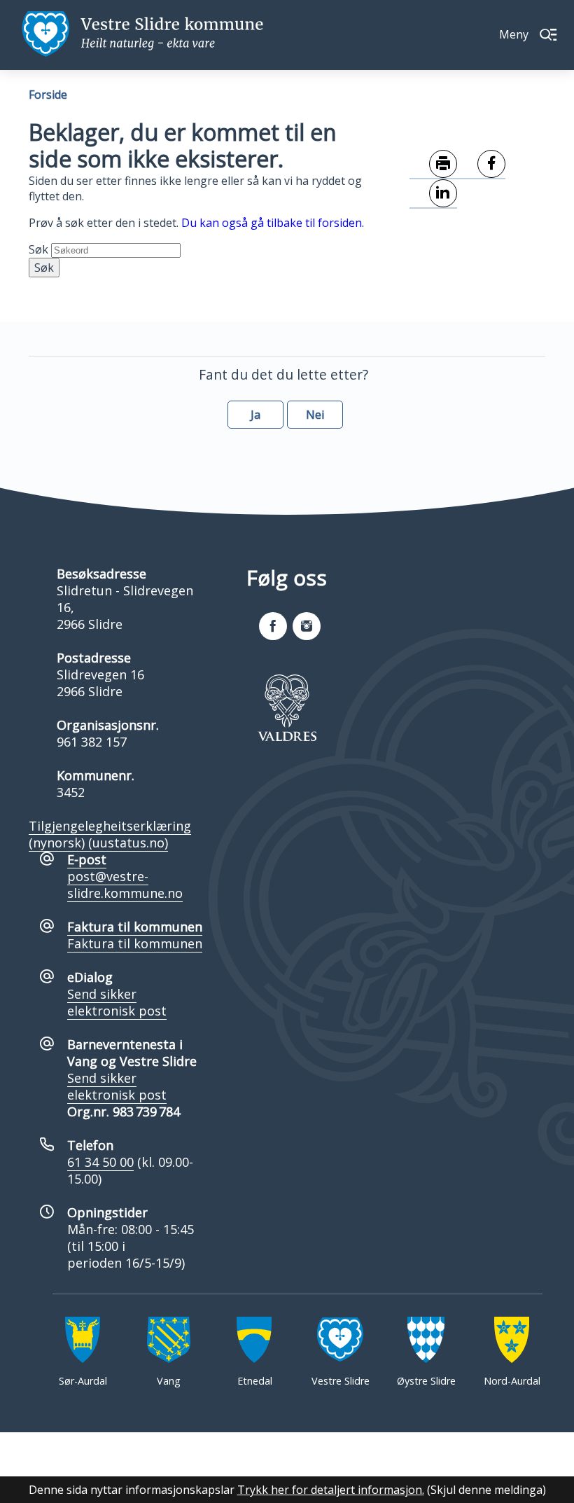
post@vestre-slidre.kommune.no (125, 884)
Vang (169, 1380)
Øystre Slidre (426, 1380)
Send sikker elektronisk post (117, 1002)
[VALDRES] (287, 707)
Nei (315, 414)
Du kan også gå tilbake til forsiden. (272, 222)
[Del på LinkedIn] (434, 194)
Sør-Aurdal (83, 1380)
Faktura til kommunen (134, 943)
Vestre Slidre (341, 1380)
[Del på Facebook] (481, 164)
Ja (255, 414)
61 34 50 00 (100, 1162)
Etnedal (254, 1380)
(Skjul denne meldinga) (486, 1489)
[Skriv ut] (434, 164)
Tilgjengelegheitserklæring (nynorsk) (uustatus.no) (110, 834)
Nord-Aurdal (512, 1380)
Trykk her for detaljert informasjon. (330, 1489)
